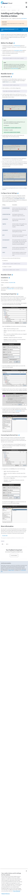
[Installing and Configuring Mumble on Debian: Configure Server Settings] (18, 193)
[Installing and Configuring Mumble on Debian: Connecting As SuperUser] (17, 294)
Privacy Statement (16, 891)
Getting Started (17, 45)
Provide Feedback (14, 555)
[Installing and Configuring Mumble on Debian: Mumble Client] (12, 275)
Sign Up (24, 29)
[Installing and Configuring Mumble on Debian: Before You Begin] (14, 43)
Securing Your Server (18, 50)
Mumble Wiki (18, 411)
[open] (1, 7)
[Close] (26, 870)
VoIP (18, 10)
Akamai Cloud (3, 10)
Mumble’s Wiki (12, 282)
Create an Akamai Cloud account (7, 29)
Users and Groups (14, 68)
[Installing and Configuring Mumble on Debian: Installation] (9, 278)
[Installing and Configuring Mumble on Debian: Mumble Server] (12, 74)
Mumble (2, 34)
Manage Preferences (6, 893)
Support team (11, 570)
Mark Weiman (24, 18)
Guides (9, 10)
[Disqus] (14, 593)
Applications (14, 10)
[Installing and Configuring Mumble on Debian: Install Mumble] (11, 76)
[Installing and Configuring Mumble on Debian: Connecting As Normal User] (19, 435)
